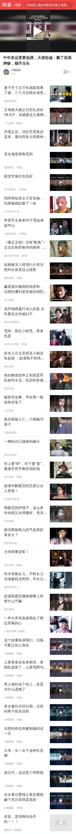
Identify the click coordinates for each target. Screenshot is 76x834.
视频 (18, 5)
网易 (6, 5)
